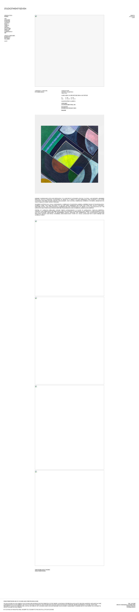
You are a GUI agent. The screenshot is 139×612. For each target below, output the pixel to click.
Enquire (63, 110)
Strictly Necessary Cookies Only (126, 604)
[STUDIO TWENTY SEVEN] (15, 8)
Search (133, 15)
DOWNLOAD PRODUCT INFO (68, 108)
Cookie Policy (131, 607)
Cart (133, 17)
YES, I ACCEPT (131, 603)
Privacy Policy (131, 606)
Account (132, 16)
